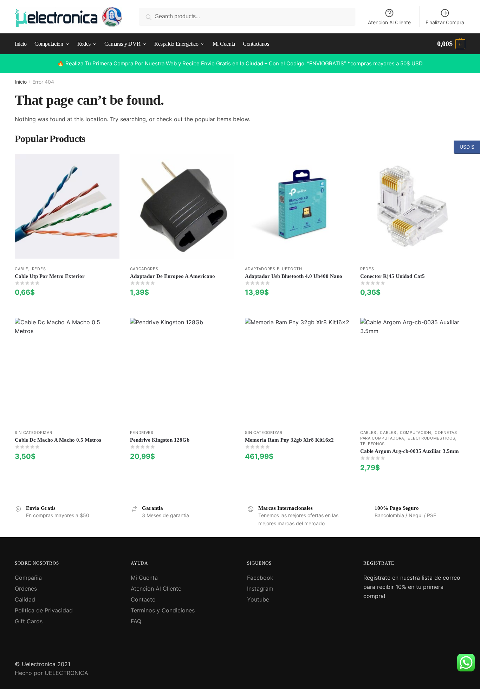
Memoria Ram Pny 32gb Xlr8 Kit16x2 (289, 440)
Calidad (25, 599)
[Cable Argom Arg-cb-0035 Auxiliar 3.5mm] (412, 370)
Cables (368, 432)
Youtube (258, 599)
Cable (21, 268)
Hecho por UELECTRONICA (51, 672)
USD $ (464, 146)
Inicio (21, 82)
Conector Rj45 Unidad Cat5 (392, 276)
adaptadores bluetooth (273, 268)
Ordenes (26, 588)
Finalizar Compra (445, 22)
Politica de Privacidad (44, 610)
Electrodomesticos (431, 438)
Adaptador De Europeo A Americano (172, 276)
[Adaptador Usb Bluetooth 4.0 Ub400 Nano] (297, 206)
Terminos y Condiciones (163, 610)
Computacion (415, 432)
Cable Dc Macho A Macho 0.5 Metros (58, 440)
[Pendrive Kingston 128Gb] (182, 370)
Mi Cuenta (144, 577)
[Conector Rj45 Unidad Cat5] (412, 206)
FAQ (136, 621)
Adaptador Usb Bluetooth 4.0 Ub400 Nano (293, 276)
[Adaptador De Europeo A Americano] (182, 206)
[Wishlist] (109, 164)
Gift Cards (29, 621)
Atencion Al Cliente (389, 22)
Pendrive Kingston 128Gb (159, 440)
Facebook (260, 577)
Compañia (28, 577)
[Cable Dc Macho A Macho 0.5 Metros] (67, 370)
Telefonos (372, 443)
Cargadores (144, 268)
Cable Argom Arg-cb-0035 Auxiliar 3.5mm (409, 451)
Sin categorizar (33, 432)
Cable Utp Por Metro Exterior (50, 276)
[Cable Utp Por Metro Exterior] (67, 206)
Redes (39, 268)
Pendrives (142, 432)
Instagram (260, 588)
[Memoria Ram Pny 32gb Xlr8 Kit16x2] (297, 370)
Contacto (143, 599)
